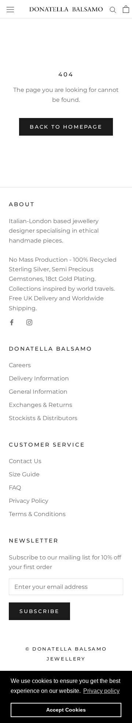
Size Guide (24, 474)
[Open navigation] (10, 9)
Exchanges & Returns (40, 404)
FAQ (15, 487)
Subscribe (39, 611)
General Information (38, 391)
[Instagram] (29, 322)
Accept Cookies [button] (66, 710)
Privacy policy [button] (101, 691)
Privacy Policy (28, 500)
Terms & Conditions (37, 514)
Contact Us (25, 461)
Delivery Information (39, 378)
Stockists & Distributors (43, 418)
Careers (20, 365)
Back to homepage (66, 127)
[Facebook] (12, 322)
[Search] (113, 9)
